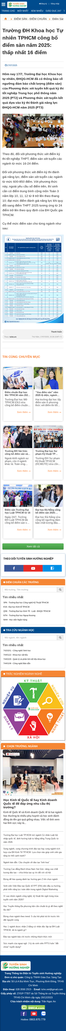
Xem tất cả (33, 546)
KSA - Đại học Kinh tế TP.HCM (16, 607)
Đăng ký (44, 4)
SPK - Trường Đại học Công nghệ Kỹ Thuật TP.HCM (26, 603)
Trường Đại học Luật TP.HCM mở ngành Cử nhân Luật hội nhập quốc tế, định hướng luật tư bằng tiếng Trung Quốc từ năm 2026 (31, 838)
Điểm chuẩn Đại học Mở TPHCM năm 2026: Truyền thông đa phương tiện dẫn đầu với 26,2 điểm (17, 394)
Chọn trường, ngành (22, 746)
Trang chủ (8, 11)
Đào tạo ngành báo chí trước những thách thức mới (27, 937)
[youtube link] (33, 570)
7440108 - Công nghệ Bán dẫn (16, 663)
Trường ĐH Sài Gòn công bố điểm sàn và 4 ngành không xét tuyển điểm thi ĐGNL (17, 452)
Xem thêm (22, 412)
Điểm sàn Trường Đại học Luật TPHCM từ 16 (17, 511)
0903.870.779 (37, 1019)
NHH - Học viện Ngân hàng (15, 620)
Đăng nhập (55, 4)
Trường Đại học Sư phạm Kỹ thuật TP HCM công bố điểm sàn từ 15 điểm (46, 452)
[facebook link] (13, 570)
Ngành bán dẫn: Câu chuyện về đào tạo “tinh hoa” (26, 862)
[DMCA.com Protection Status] (33, 1008)
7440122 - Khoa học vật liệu (15, 655)
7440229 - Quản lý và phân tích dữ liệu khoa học (24, 659)
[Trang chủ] (6, 18)
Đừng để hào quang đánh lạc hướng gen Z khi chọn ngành (30, 879)
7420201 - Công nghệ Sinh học (17, 650)
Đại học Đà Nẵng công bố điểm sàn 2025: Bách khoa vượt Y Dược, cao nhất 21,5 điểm (47, 511)
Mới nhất (23, 11)
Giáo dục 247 (53, 11)
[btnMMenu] (4, 5)
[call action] (52, 570)
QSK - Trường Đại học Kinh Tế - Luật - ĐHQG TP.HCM (26, 611)
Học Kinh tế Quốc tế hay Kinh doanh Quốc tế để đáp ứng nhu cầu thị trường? (30, 803)
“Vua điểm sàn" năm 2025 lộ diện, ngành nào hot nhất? (46, 394)
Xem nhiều (37, 11)
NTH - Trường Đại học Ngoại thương (19, 615)
